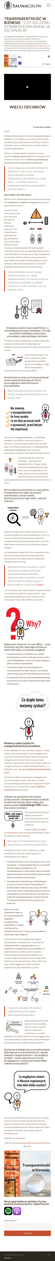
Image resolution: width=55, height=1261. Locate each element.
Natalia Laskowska (35, 46)
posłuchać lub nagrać (32, 1143)
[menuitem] (7, 1258)
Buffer (27, 358)
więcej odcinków (28, 107)
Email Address (10, 1220)
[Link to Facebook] (45, 1255)
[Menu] (47, 5)
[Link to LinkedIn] (49, 1255)
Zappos (40, 584)
